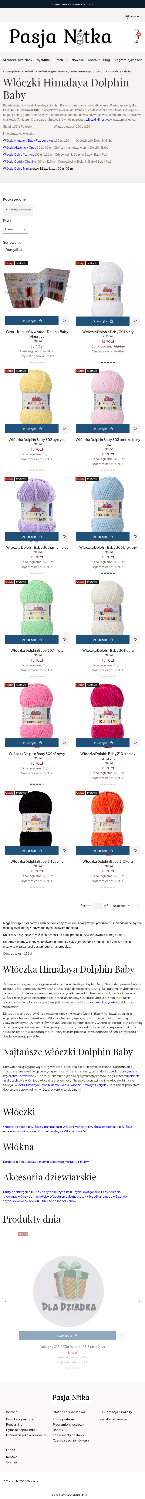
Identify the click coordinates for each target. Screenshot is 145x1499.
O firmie (11, 1462)
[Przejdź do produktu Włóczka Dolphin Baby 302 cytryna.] (37, 402)
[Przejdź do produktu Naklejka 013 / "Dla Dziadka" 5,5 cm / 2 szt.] (72, 1287)
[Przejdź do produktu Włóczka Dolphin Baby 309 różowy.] (37, 716)
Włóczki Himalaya (81, 71)
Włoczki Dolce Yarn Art (18, 154)
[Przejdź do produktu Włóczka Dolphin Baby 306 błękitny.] (108, 509)
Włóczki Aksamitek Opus (19, 147)
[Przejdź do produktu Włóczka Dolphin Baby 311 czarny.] (37, 823)
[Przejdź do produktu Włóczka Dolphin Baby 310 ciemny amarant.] (108, 716)
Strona (85, 906)
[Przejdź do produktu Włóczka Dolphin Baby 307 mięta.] (37, 612)
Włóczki (29, 71)
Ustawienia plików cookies (24, 1435)
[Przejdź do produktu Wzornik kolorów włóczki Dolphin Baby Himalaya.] (37, 294)
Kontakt (12, 1457)
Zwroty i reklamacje (113, 1419)
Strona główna (11, 71)
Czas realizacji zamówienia (71, 1440)
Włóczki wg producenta (53, 71)
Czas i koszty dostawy (68, 1435)
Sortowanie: (12, 242)
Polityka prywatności (20, 1419)
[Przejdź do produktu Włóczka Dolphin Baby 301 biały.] (108, 294)
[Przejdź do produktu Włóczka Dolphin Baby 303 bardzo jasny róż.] (108, 402)
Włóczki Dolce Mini (16, 168)
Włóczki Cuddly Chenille (19, 161)
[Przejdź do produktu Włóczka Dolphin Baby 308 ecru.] (108, 612)
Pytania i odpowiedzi (20, 1430)
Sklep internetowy (68, 1494)
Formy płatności (64, 1419)
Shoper (31, 1481)
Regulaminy (14, 1424)
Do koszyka (29, 321)
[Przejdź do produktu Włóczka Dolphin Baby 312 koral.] (108, 823)
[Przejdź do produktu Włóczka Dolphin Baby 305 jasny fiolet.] (37, 509)
